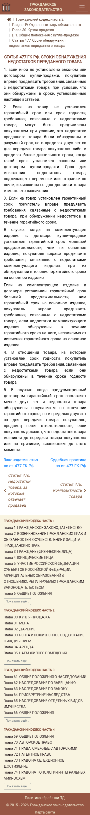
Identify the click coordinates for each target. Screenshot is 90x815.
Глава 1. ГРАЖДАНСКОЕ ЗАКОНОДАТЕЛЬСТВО (43, 528)
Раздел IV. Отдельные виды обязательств (46, 25)
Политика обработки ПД (45, 798)
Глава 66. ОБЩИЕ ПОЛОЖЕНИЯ (29, 713)
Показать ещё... (17, 601)
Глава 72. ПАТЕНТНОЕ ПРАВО (28, 754)
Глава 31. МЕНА (16, 623)
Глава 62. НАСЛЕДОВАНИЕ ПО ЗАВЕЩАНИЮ (40, 683)
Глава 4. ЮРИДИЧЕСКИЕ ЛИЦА (29, 558)
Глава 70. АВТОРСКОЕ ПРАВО (28, 742)
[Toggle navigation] (82, 7)
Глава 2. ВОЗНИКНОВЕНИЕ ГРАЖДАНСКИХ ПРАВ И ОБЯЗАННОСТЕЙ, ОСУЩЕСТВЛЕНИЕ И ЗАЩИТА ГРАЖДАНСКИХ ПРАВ (45, 540)
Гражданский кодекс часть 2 (40, 19)
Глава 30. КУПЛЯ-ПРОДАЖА (27, 617)
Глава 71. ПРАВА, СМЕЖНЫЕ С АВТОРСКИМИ (40, 748)
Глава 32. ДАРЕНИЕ (20, 629)
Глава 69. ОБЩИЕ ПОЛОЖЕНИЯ (29, 736)
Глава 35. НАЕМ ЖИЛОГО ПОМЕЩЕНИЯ (35, 653)
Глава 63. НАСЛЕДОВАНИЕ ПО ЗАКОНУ (36, 689)
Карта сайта (45, 812)
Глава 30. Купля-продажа (33, 30)
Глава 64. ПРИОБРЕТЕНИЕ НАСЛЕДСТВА (37, 695)
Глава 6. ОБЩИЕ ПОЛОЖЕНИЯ (28, 593)
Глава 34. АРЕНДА (19, 647)
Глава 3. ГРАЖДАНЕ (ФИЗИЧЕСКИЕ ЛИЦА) (38, 552)
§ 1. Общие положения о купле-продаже (45, 35)
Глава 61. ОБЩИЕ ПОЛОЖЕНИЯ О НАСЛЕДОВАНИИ (45, 677)
